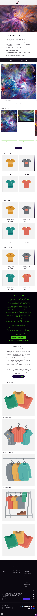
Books (3, 571)
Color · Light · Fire (16, 570)
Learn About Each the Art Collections (18, 340)
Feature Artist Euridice (18, 376)
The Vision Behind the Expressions (17, 567)
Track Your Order (27, 584)
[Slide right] (21, 103)
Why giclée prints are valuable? (18, 337)
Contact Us (26, 582)
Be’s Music (4, 569)
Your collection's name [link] (7, 417)
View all (18, 148)
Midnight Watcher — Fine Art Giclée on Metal (26, 122)
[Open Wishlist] (36, 615)
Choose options (9, 141)
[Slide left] (16, 103)
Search (25, 586)
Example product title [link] (10, 172)
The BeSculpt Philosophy (17, 572)
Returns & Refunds (27, 573)
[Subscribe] (19, 599)
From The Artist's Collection (6, 100)
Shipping (25, 575)
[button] (2, 2)
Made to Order (26, 571)
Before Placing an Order (28, 569)
